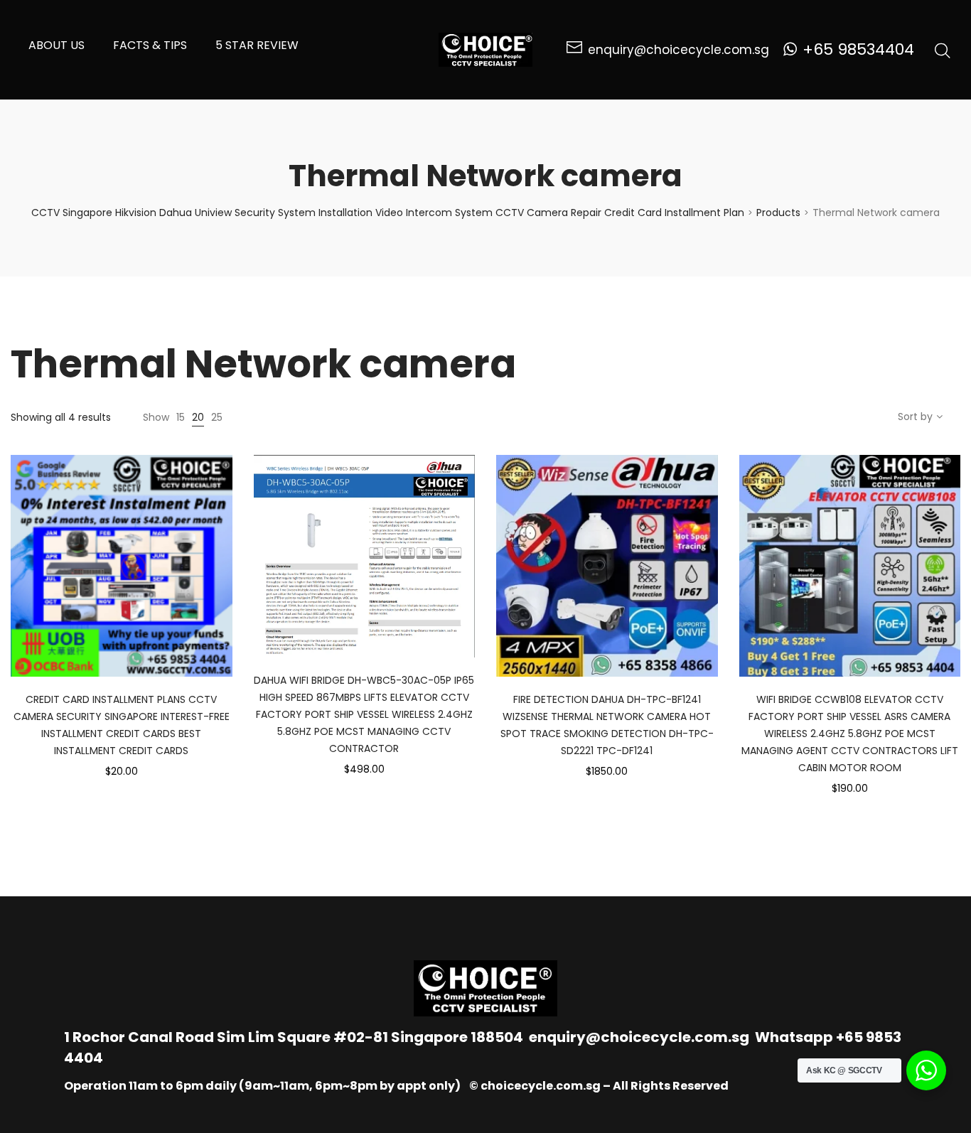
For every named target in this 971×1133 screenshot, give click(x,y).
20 (198, 417)
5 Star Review (257, 45)
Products (778, 212)
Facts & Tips (150, 45)
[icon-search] (942, 49)
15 (180, 417)
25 (216, 417)
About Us (56, 45)
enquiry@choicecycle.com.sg (639, 1037)
